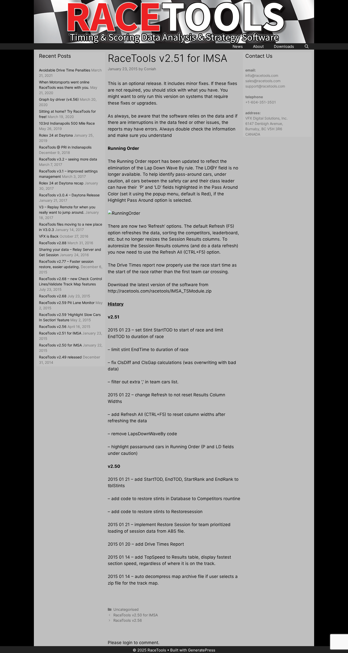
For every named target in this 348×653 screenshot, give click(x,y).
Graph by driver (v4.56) (59, 99)
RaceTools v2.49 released (60, 357)
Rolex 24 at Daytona (56, 135)
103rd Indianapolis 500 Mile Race (67, 123)
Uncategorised (126, 609)
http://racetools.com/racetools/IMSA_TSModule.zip (159, 291)
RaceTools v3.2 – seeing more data (68, 159)
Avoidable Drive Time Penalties (64, 70)
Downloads (284, 46)
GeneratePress (201, 650)
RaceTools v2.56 (127, 620)
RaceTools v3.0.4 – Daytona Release (69, 195)
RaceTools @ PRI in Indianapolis (65, 147)
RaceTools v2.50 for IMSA (135, 615)
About (258, 46)
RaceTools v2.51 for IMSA (60, 333)
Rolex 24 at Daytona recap (61, 183)
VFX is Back (49, 236)
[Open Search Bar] (306, 46)
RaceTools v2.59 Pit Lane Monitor (67, 302)
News (238, 46)
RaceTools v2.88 (52, 243)
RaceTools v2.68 (52, 296)
